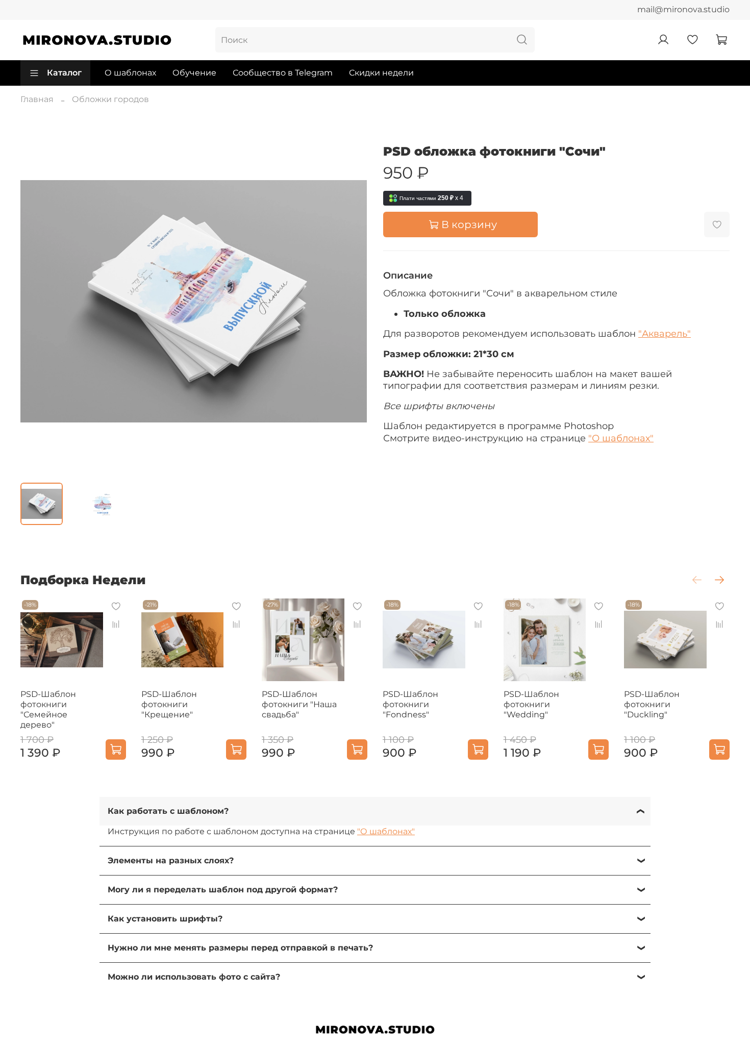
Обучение (194, 73)
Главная (37, 99)
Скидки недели (381, 73)
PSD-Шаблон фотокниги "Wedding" (531, 704)
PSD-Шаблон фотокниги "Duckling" (652, 704)
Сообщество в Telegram (283, 73)
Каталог (64, 73)
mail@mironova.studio (683, 9)
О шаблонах (130, 73)
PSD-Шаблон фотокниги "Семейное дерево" (48, 709)
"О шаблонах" (621, 438)
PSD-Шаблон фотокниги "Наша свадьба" (299, 704)
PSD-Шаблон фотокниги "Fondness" (410, 704)
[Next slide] (350, 301)
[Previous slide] (36, 301)
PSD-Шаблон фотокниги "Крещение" (169, 704)
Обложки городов (110, 99)
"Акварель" (664, 333)
